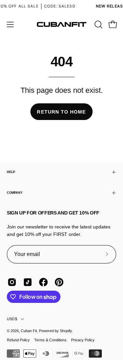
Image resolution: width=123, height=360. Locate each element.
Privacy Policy (83, 340)
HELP (11, 172)
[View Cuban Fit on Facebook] (43, 282)
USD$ (12, 319)
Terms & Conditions (50, 340)
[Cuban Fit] (61, 24)
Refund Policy (18, 340)
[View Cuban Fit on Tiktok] (28, 282)
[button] (97, 24)
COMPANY (14, 192)
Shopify (66, 331)
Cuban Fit (29, 331)
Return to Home (61, 112)
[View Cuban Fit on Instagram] (12, 282)
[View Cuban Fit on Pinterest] (59, 282)
